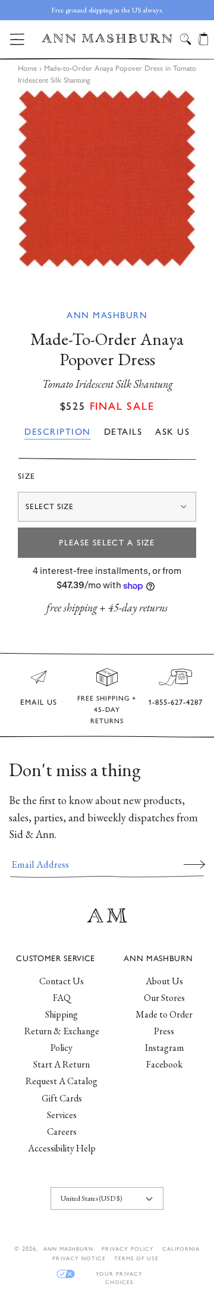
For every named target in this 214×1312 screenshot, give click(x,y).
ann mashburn (68, 1248)
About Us (164, 981)
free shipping (71, 607)
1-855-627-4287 (175, 702)
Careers (62, 1131)
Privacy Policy (128, 1248)
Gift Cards (62, 1098)
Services (62, 1115)
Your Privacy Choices (119, 1274)
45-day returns (138, 607)
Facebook (164, 1064)
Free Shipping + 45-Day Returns (106, 709)
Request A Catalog (61, 1081)
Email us (38, 702)
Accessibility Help (62, 1148)
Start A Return (61, 1064)
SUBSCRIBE (194, 864)
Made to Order (164, 1014)
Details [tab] (123, 431)
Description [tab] (57, 431)
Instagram (164, 1047)
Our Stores (164, 997)
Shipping (61, 1014)
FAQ (62, 997)
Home (27, 68)
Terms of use (136, 1258)
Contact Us (61, 981)
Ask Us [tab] (172, 431)
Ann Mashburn (107, 315)
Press (164, 1031)
